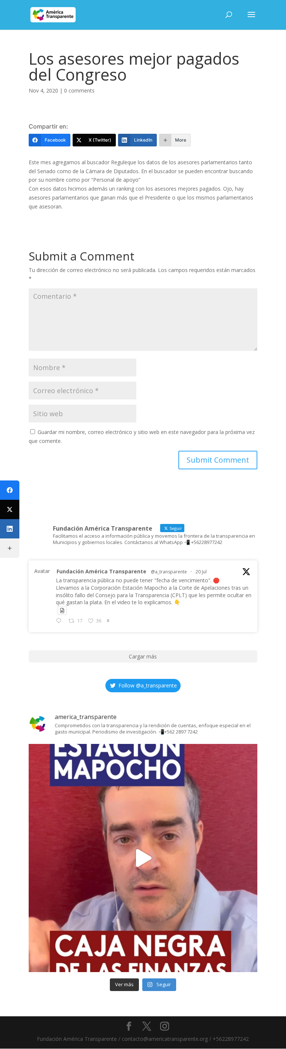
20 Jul (201, 572)
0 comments (79, 90)
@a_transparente (169, 572)
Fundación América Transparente (101, 571)
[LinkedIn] (9, 528)
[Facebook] (9, 490)
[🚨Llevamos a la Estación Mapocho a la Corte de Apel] (143, 858)
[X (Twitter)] (9, 509)
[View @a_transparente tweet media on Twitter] (62, 610)
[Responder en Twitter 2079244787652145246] (60, 621)
